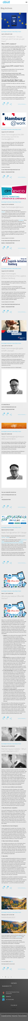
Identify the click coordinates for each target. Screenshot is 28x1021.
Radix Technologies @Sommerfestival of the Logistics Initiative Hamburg (13, 276)
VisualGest (19, 936)
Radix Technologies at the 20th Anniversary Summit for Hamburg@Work (12, 137)
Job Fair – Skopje (5, 537)
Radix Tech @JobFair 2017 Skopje (13, 533)
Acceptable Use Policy (6, 1016)
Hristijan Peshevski (7, 31)
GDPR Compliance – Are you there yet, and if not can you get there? (12, 39)
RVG (12, 961)
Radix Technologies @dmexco (12, 207)
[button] (26, 2)
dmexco (3, 211)
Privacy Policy (15, 1016)
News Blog (15, 31)
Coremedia (21, 220)
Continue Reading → (22, 104)
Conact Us (8, 996)
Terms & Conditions (22, 1016)
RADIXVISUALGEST (8, 917)
